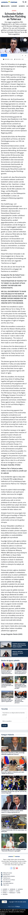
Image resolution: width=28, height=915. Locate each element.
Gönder (4, 725)
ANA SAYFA (6, 6)
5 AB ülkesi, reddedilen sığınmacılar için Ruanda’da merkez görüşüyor (20, 700)
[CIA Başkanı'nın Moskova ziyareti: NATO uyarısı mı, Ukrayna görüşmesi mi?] (21, 666)
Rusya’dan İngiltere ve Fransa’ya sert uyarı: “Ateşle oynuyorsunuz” (6, 672)
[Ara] (23, 2)
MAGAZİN (5, 894)
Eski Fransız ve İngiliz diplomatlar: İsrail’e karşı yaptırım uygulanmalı (7, 700)
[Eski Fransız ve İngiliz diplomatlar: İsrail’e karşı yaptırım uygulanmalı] (7, 694)
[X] (14, 868)
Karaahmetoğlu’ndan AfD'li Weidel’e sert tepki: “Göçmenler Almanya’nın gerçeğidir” (21, 686)
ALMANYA (22, 6)
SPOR (18, 892)
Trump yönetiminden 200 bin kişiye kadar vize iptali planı (7, 685)
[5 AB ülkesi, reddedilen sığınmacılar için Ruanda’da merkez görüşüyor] (21, 694)
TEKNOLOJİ (12, 892)
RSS (5, 902)
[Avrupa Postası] (9, 2)
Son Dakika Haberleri (8, 883)
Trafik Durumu (6, 878)
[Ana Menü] (25, 2)
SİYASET (5, 892)
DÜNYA (14, 10)
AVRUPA (5, 891)
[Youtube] (17, 868)
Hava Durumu (6, 874)
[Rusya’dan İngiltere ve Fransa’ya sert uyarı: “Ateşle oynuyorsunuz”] (7, 666)
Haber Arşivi (6, 885)
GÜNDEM (14, 6)
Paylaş (4, 55)
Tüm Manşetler (6, 881)
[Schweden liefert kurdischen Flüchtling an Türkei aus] (14, 45)
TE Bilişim (17, 906)
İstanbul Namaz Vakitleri (9, 876)
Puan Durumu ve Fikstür (9, 879)
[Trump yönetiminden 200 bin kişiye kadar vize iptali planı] (7, 679)
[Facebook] (11, 868)
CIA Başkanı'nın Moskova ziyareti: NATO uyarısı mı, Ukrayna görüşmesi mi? (21, 672)
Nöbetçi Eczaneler (7, 873)
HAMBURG (12, 889)
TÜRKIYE (11, 891)
